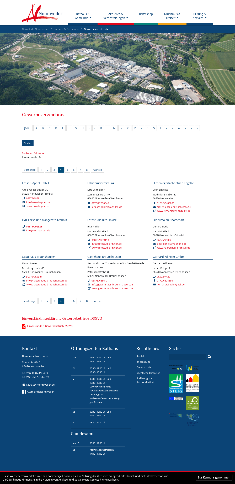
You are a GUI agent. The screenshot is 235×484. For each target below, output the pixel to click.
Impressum (143, 361)
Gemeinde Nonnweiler (35, 29)
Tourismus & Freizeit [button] (172, 16)
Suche (27, 143)
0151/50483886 (165, 203)
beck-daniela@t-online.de (171, 243)
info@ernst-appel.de (38, 202)
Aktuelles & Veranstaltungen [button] (114, 16)
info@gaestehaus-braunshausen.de (46, 280)
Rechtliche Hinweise (148, 373)
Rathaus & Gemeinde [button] (82, 16)
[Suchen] (209, 357)
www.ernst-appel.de (38, 206)
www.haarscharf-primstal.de (173, 247)
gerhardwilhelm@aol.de (171, 284)
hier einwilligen (109, 479)
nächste (97, 169)
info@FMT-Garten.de (38, 230)
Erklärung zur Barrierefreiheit (145, 380)
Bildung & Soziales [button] (199, 16)
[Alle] (27, 128)
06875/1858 (32, 198)
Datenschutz (143, 367)
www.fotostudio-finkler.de (107, 247)
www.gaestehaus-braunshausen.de (46, 284)
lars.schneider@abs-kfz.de (107, 207)
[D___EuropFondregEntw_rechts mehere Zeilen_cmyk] (176, 398)
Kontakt (141, 356)
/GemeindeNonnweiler (40, 391)
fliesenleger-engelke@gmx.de (174, 207)
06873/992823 (34, 226)
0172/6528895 (165, 280)
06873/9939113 (100, 240)
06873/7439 (163, 276)
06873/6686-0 (34, 276)
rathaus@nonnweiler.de (40, 384)
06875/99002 (164, 240)
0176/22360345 (100, 203)
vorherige (29, 169)
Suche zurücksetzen (33, 153)
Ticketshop (146, 14)
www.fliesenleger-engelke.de (173, 210)
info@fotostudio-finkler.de (107, 243)
